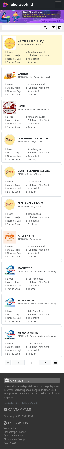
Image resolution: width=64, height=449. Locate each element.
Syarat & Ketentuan (12, 403)
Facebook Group (15, 439)
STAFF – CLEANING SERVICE (34, 171)
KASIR (21, 106)
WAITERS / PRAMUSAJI (31, 41)
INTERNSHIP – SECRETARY (33, 138)
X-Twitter (11, 442)
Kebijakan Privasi (29, 403)
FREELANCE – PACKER (30, 203)
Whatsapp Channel (16, 432)
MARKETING (25, 268)
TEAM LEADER (26, 300)
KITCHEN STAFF (27, 235)
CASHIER (23, 73)
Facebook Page (14, 435)
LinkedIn (11, 428)
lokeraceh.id (21, 4)
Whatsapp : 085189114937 (18, 416)
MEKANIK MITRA (28, 332)
